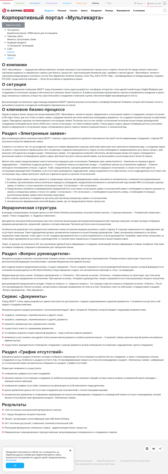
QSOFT (10, 58)
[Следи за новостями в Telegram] (160, 449)
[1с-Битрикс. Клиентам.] (12, 10)
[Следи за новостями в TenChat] (154, 449)
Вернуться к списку (13, 25)
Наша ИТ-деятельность (106, 460)
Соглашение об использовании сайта (135, 460)
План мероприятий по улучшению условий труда (94, 464)
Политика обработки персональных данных (75, 460)
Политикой (11, 460)
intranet (10, 51)
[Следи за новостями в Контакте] (147, 449)
